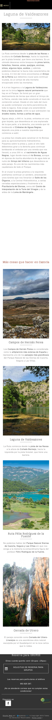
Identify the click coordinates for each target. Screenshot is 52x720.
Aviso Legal (37, 718)
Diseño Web (7, 715)
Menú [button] (6, 5)
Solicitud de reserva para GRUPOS (28, 668)
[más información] (26, 303)
